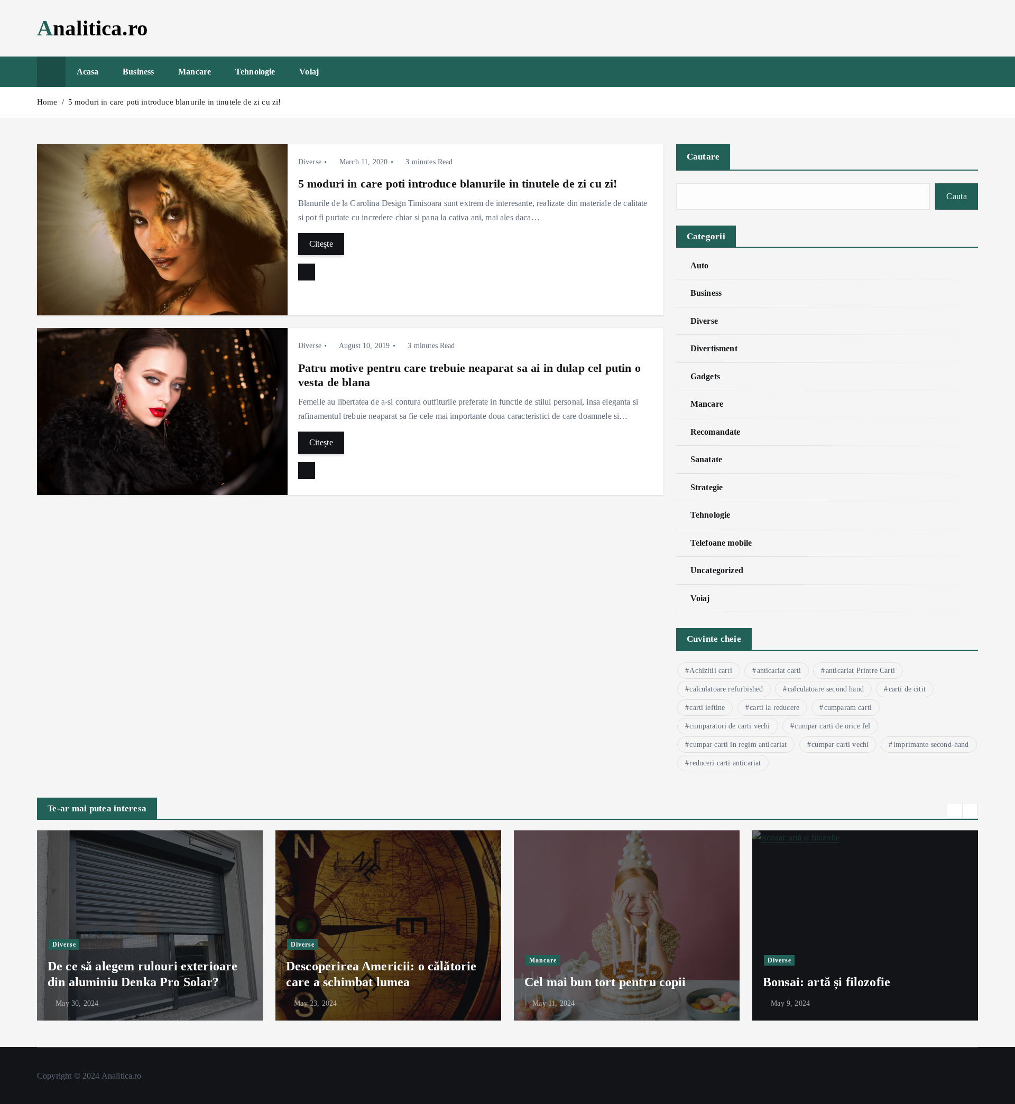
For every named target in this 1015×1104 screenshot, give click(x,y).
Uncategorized (716, 570)
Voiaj (309, 71)
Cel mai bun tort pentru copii (605, 982)
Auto (699, 265)
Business (138, 71)
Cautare (703, 157)
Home (47, 102)
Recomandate (715, 431)
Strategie (706, 487)
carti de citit (907, 689)
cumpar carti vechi (840, 745)
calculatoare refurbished (726, 689)
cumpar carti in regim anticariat (738, 745)
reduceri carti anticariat (725, 763)
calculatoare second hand (826, 689)
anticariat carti (779, 671)
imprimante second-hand (931, 745)
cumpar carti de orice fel (832, 726)
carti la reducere (774, 708)
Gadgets (705, 376)
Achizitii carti (710, 671)
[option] (150, 925)
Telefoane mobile (721, 542)
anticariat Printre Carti (860, 671)
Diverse (309, 162)
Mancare (194, 71)
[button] (955, 811)
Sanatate (706, 459)
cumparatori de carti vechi (729, 726)
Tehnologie (255, 71)
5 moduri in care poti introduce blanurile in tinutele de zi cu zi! (174, 102)
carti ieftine (707, 708)
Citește (321, 243)
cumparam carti (848, 708)
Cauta (956, 196)
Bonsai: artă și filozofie (826, 982)
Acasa (88, 71)
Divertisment (713, 348)
